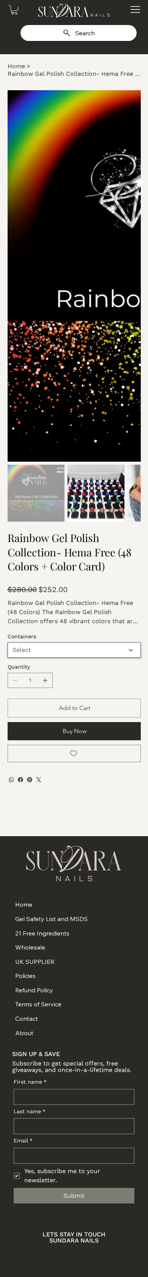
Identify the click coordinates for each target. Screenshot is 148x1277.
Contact (26, 1018)
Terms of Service (38, 1004)
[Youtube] (82, 1255)
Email (23, 1141)
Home (23, 904)
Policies (25, 975)
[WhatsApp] (11, 779)
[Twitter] (39, 779)
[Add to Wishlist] (74, 753)
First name (30, 1082)
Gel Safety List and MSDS (51, 919)
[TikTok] (100, 1255)
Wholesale (30, 947)
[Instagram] (48, 1255)
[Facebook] (20, 779)
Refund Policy (34, 990)
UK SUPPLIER (35, 961)
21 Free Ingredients (42, 933)
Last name (30, 1111)
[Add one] (45, 680)
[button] (14, 9)
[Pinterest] (29, 779)
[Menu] (135, 9)
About (24, 1033)
